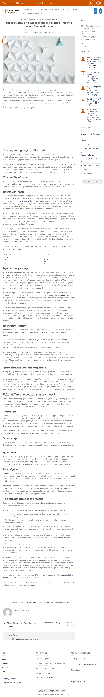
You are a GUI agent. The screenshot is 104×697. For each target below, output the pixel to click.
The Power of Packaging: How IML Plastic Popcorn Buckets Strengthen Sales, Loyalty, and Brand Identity (93, 115)
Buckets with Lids (77, 676)
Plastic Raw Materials (89, 165)
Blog (51, 9)
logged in (19, 639)
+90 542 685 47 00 (51, 678)
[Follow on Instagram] (91, 3)
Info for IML (85, 144)
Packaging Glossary (69, 9)
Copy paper (11, 544)
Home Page (26, 9)
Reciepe (84, 169)
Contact (58, 9)
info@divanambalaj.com (51, 668)
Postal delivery (57, 292)
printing (62, 295)
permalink (67, 602)
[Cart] (95, 11)
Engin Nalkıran (49, 32)
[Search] (100, 11)
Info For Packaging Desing (91, 148)
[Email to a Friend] (39, 593)
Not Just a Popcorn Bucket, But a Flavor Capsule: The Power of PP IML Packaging (93, 91)
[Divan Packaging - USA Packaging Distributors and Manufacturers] (10, 11)
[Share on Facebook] (30, 593)
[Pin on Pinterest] (44, 593)
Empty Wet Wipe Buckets (80, 681)
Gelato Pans (75, 670)
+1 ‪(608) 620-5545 (48, 673)
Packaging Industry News (49, 19)
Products (34, 9)
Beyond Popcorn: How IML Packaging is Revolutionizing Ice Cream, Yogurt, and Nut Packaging (93, 77)
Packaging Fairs (87, 155)
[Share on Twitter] (35, 593)
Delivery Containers (78, 658)
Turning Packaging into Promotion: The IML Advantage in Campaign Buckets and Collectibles (93, 63)
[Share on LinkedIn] (48, 593)
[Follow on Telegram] (100, 3)
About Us (44, 9)
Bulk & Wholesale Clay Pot (33, 13)
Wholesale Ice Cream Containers (83, 664)
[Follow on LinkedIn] (96, 3)
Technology (85, 173)
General (84, 140)
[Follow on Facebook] (87, 3)
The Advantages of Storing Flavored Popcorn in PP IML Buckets (93, 102)
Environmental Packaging (29, 19)
